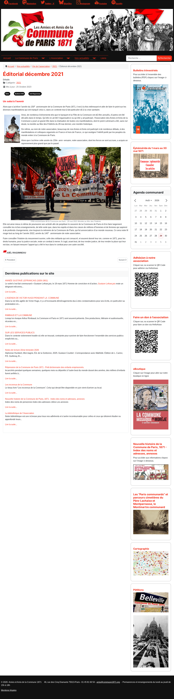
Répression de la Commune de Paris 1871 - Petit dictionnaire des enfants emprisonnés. (44, 367)
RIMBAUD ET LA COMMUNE (18, 315)
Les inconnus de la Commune (18, 385)
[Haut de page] (169, 694)
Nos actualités (82, 58)
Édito (7, 94)
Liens (103, 58)
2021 (18, 83)
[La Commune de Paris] (41, 58)
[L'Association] (66, 58)
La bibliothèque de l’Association (19, 413)
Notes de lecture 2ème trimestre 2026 (22, 350)
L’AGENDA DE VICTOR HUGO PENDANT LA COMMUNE (32, 298)
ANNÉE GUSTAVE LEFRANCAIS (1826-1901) (26, 280)
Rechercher (165, 58)
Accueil (7, 58)
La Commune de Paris (26, 58)
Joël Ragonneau (35, 94)
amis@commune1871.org (108, 682)
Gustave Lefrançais (106, 284)
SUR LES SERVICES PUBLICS (20, 333)
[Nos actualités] (92, 58)
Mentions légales (8, 690)
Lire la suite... (11, 292)
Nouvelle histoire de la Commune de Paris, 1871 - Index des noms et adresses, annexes (45, 399)
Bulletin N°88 (19, 94)
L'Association (56, 58)
